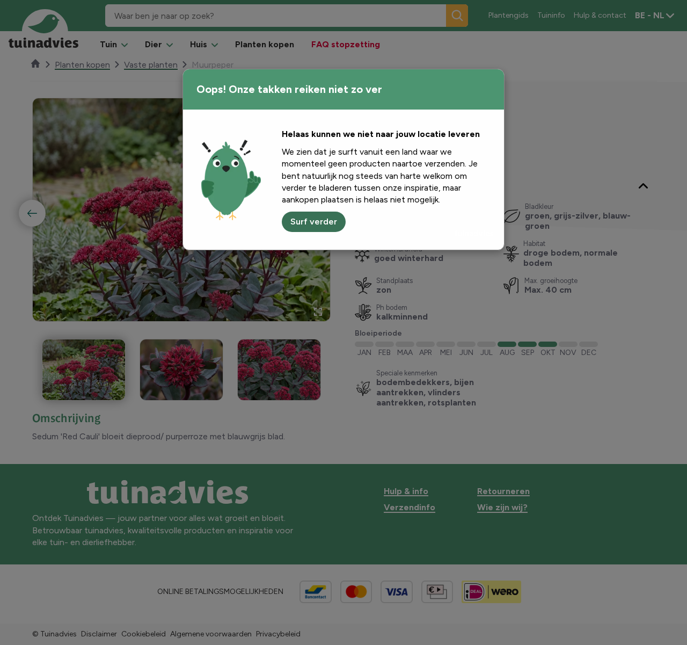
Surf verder (313, 221)
